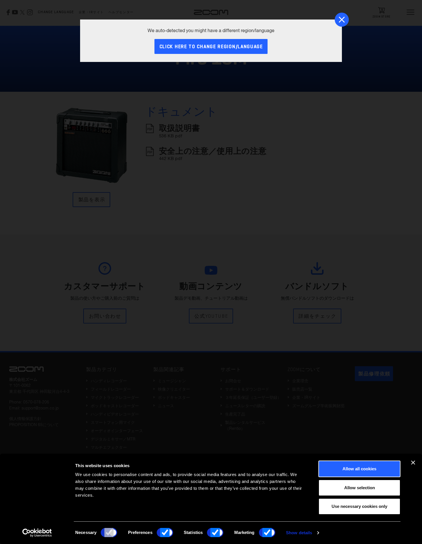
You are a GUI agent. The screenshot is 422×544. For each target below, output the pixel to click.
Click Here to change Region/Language (211, 46)
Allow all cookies (359, 468)
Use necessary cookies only (359, 506)
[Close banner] (413, 463)
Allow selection (359, 487)
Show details (299, 532)
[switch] (165, 532)
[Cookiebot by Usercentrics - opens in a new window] (37, 533)
